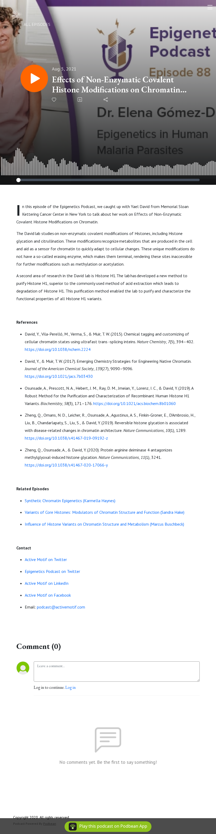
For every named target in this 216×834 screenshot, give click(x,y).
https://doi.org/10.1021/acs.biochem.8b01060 (134, 403)
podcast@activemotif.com (61, 607)
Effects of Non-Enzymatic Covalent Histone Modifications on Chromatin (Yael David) (116, 84)
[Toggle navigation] (210, 7)
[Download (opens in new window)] (80, 99)
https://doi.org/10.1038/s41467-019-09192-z (66, 438)
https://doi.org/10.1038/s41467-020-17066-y (66, 465)
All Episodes (36, 24)
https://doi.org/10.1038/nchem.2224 (58, 349)
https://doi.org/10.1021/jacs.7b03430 (59, 376)
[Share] (106, 99)
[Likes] (54, 99)
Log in (70, 687)
